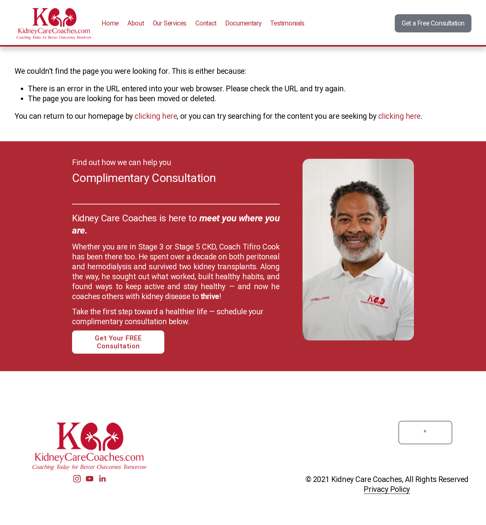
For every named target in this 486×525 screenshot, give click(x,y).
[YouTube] (90, 479)
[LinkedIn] (102, 479)
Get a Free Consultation (433, 23)
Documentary (243, 23)
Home (109, 23)
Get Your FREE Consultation (118, 342)
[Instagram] (77, 479)
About (135, 23)
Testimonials (287, 23)
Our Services (169, 23)
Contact (206, 23)
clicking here (156, 116)
